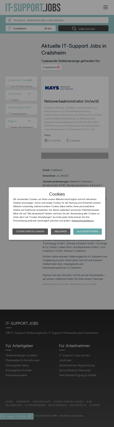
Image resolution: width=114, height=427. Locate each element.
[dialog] (57, 213)
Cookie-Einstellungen (30, 231)
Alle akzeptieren (87, 231)
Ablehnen (61, 231)
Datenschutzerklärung (83, 220)
